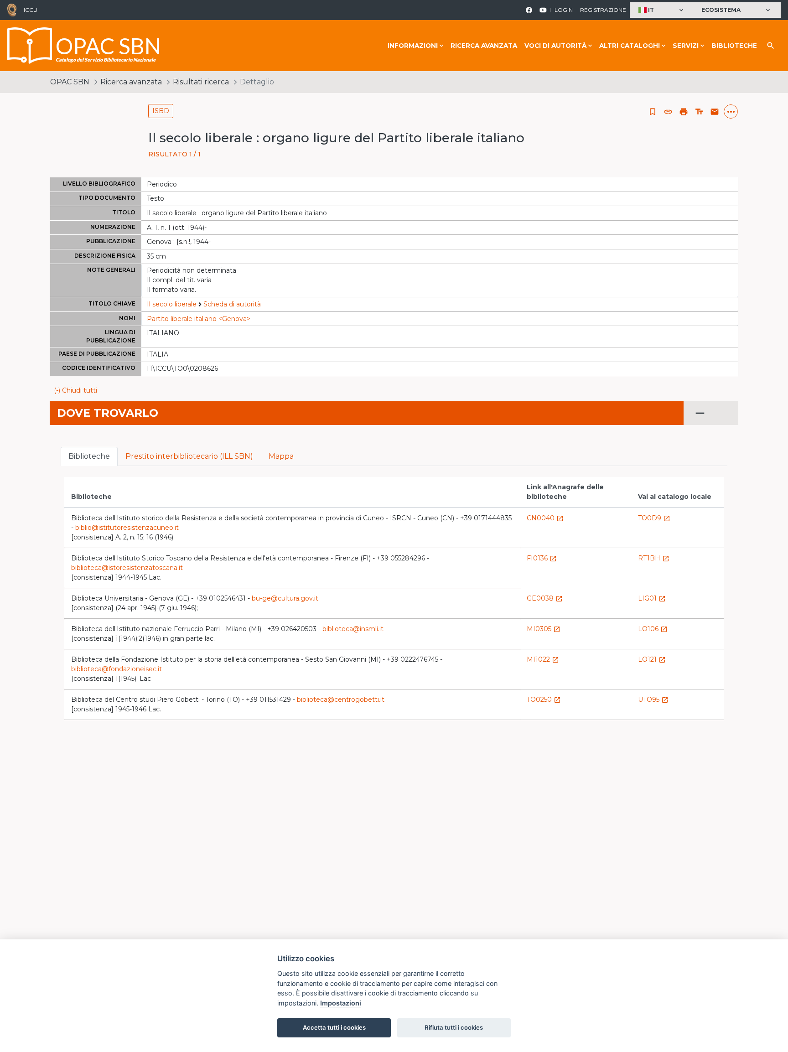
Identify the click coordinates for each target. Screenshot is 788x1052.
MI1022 (543, 659)
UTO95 (653, 699)
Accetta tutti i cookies (334, 1027)
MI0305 (543, 629)
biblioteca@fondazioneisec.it (116, 669)
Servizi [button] (686, 45)
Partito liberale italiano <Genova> (198, 319)
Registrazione (603, 9)
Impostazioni (340, 1003)
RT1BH (653, 558)
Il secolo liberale (172, 304)
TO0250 (544, 699)
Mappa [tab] (281, 456)
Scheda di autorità (232, 304)
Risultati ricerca (201, 82)
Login (564, 9)
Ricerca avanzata (484, 45)
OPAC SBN (69, 82)
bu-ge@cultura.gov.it (285, 598)
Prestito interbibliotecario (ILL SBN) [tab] (189, 456)
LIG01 (652, 598)
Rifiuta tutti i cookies (454, 1027)
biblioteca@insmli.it (353, 629)
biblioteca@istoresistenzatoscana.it (127, 568)
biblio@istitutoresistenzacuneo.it (127, 527)
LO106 (653, 629)
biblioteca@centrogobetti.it (340, 699)
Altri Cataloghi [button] (629, 45)
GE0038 (545, 598)
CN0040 (545, 518)
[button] (662, 10)
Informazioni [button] (413, 45)
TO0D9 (654, 518)
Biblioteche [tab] (89, 456)
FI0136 (542, 558)
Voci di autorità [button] (555, 45)
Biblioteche (734, 45)
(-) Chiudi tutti (75, 390)
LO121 (652, 659)
